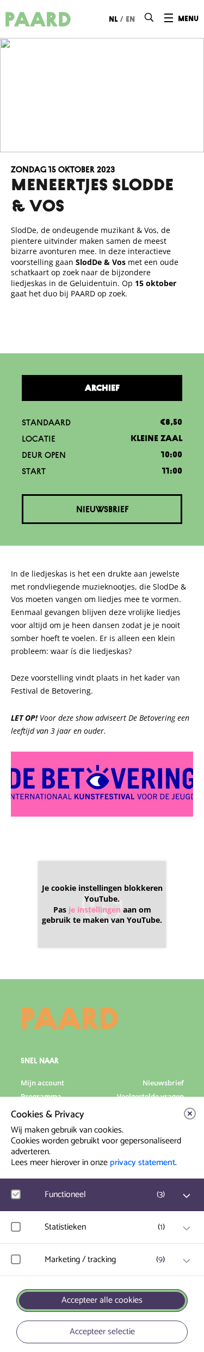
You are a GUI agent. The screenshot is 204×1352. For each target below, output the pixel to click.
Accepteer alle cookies (102, 1300)
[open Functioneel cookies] (186, 1196)
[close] (190, 1114)
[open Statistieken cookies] (186, 1228)
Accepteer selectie (102, 1331)
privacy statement (142, 1162)
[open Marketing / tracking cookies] (186, 1261)
